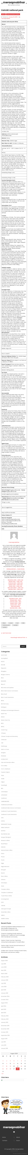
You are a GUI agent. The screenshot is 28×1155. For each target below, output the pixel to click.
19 (10, 1066)
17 (3, 1066)
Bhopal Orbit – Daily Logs (15, 581)
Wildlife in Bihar (5, 918)
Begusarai (3, 668)
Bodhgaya (3, 707)
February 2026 (5, 977)
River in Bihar (4, 876)
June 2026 (3, 967)
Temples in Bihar (5, 889)
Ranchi (3, 873)
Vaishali (3, 905)
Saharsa (3, 879)
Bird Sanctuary (5, 704)
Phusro (3, 856)
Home (4, 1137)
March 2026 (4, 973)
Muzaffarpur (4, 843)
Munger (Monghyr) (6, 837)
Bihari (2, 700)
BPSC (2, 723)
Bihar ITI (3, 684)
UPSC (2, 902)
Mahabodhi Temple (6, 824)
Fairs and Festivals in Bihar (7, 762)
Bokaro (3, 717)
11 (6, 1063)
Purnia (2, 860)
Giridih (2, 778)
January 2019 (4, 1048)
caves (10, 623)
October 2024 (4, 999)
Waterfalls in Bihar (5, 912)
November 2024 (5, 996)
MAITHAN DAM (7, 633)
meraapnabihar (14, 2)
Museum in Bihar (5, 840)
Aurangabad (4, 658)
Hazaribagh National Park (18, 637)
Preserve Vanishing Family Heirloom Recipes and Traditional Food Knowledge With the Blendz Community (13, 935)
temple (15, 625)
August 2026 (4, 960)
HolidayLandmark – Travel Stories (15, 569)
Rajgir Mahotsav (5, 866)
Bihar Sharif (4, 694)
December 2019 (5, 1025)
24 (3, 1069)
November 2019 (5, 1029)
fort (17, 623)
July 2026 (3, 964)
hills (23, 623)
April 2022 (3, 1012)
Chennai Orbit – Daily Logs (15, 583)
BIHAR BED (3, 681)
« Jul (2, 1073)
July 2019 (3, 1042)
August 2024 (4, 1003)
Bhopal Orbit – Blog (15, 600)
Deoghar (3, 752)
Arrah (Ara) (4, 655)
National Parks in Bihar (13, 14)
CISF (2, 743)
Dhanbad (3, 756)
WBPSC (3, 915)
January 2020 (4, 1022)
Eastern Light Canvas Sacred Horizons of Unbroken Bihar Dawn (13, 946)
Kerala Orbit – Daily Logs (15, 586)
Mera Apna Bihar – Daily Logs (15, 587)
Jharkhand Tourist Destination (9, 811)
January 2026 (4, 980)
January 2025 (4, 993)
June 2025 (3, 986)
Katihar (3, 821)
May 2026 (3, 970)
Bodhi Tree (4, 713)
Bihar (3, 14)
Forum (18, 1140)
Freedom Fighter (5, 772)
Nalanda (3, 847)
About (18, 1137)
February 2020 (5, 1019)
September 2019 (5, 1035)
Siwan (2, 886)
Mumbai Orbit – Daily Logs (15, 589)
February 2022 (4, 1016)
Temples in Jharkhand (7, 892)
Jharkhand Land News (6, 804)
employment (4, 759)
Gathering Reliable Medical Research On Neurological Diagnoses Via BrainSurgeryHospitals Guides (13, 928)
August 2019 (4, 1038)
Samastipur (4, 883)
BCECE (2, 661)
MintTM (16, 1150)
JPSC (2, 817)
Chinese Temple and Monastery (9, 736)
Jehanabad (4, 795)
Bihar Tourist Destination (7, 697)
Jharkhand (4, 798)
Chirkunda (3, 739)
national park (6, 625)
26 (10, 1069)
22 (21, 1066)
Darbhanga (4, 746)
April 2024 (3, 1006)
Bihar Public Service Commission (9, 691)
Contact (4, 1140)
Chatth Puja (4, 730)
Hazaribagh (4, 785)
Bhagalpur (3, 671)
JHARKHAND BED (5, 801)
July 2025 (3, 983)
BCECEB (3, 665)
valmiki (4, 627)
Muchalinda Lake (5, 834)
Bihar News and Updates (7, 687)
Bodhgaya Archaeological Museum (10, 710)
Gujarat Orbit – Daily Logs (15, 584)
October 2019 (4, 1032)
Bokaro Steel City (5, 720)
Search (23, 646)
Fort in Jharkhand (5, 769)
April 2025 (3, 990)
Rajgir (2, 863)
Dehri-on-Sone (5, 749)
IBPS (2, 788)
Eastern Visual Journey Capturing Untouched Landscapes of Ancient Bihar (13, 941)
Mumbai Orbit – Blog (15, 608)
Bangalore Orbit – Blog (15, 598)
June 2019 (3, 1045)
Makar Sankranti (5, 827)
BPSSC (2, 726)
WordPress (24, 1153)
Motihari (3, 830)
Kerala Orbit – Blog (15, 605)
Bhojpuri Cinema (5, 674)
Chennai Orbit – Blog (15, 601)
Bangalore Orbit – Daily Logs (15, 580)
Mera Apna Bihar (15, 606)
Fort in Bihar (4, 765)
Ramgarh (3, 870)
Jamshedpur (4, 791)
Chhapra (3, 733)
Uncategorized (5, 899)
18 (6, 1066)
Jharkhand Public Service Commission (11, 808)
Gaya (2, 775)
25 (6, 1069)
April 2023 (3, 1009)
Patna (2, 853)
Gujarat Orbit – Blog (15, 603)
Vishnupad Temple (6, 909)
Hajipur (3, 782)
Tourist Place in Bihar (6, 896)
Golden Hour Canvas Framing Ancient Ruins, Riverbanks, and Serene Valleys (14, 951)
